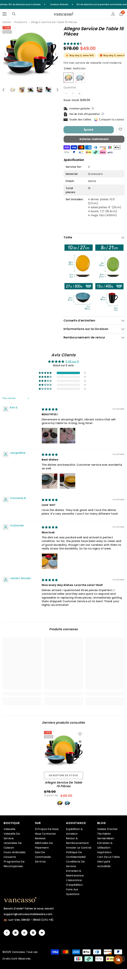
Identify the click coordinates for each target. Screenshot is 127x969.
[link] (21, 694)
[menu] (4, 14)
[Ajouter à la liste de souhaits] (120, 129)
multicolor (60, 803)
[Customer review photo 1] (50, 561)
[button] (5, 54)
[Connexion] (113, 14)
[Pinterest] (24, 933)
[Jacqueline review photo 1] (50, 481)
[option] (30, 54)
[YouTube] (42, 933)
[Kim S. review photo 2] (67, 436)
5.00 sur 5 (72, 361)
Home (6, 22)
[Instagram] (15, 933)
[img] (50, 409)
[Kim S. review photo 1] (50, 436)
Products (20, 22)
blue (67, 803)
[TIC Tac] (33, 933)
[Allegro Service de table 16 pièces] (63, 750)
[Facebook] (7, 933)
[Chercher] (14, 14)
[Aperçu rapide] (80, 742)
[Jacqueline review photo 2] (67, 481)
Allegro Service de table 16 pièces (63, 784)
